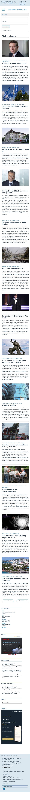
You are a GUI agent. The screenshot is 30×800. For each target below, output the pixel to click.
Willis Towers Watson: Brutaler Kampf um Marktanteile (14, 361)
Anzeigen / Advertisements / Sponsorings (13, 771)
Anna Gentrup (19, 486)
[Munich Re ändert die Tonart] (15, 255)
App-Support (6, 773)
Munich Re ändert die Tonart (13, 268)
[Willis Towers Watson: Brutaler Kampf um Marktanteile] (15, 347)
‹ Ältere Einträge (8, 600)
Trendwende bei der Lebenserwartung (9, 490)
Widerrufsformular (6, 767)
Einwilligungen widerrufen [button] (9, 781)
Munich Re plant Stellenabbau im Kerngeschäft (15, 192)
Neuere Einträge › (23, 600)
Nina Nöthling (6, 314)
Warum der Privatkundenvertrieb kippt (10, 674)
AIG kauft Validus (9, 405)
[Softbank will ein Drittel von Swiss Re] (15, 136)
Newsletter (22, 3)
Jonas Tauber (5, 220)
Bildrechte (5, 783)
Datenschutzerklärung (7, 765)
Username (4, 16)
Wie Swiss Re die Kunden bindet (14, 63)
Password (4, 21)
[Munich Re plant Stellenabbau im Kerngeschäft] (15, 177)
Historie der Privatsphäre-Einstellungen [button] (13, 779)
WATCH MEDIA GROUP (11, 3)
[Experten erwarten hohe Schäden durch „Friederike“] (15, 431)
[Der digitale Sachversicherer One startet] (15, 302)
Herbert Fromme (20, 60)
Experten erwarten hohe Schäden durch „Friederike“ (15, 446)
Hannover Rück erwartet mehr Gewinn (14, 223)
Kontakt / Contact (7, 776)
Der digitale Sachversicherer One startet (15, 317)
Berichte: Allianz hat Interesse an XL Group (15, 107)
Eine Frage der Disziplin (7, 689)
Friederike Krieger (7, 60)
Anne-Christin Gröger (8, 104)
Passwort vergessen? (7, 30)
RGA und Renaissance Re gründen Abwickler (15, 580)
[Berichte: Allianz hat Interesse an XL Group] (15, 93)
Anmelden (22, 4)
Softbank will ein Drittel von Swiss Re (15, 150)
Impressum (6, 774)
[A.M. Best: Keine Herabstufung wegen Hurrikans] (15, 522)
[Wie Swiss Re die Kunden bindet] (15, 48)
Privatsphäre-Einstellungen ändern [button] (12, 778)
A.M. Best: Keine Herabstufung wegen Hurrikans (14, 537)
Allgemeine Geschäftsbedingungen (11, 761)
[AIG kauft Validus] (15, 391)
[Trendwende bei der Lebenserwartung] (15, 474)
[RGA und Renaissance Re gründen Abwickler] (15, 565)
